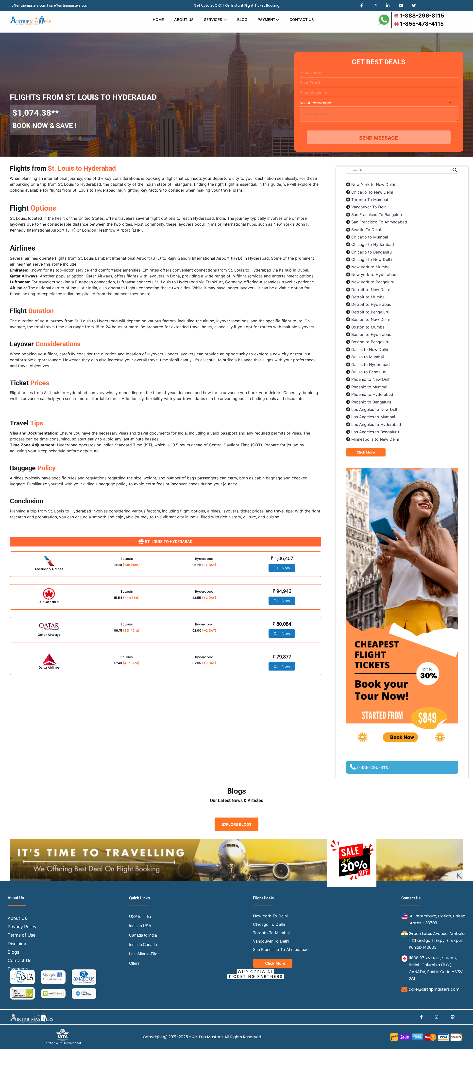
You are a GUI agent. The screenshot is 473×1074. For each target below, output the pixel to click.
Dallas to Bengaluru (369, 371)
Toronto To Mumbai (369, 199)
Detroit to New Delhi (370, 289)
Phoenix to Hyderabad (372, 394)
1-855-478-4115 (422, 23)
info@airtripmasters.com (27, 5)
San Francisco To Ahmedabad (379, 221)
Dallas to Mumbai (367, 356)
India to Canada (143, 945)
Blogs (13, 952)
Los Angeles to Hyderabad (376, 424)
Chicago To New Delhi (372, 192)
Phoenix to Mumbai (369, 386)
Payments (18, 968)
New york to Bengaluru (372, 281)
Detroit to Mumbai (368, 296)
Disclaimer (18, 943)
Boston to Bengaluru (370, 341)
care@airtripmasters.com (68, 5)
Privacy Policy (22, 926)
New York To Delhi (270, 915)
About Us (184, 19)
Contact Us (301, 19)
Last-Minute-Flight (145, 954)
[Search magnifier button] (454, 169)
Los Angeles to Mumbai (373, 416)
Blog (242, 19)
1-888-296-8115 (422, 15)
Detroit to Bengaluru (370, 311)
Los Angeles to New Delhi (375, 409)
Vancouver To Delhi (369, 206)
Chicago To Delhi (269, 924)
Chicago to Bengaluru (371, 252)
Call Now (281, 567)
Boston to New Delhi (370, 319)
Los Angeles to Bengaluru (375, 431)
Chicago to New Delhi (371, 259)
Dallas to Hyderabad (370, 364)
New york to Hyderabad (373, 274)
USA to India (140, 916)
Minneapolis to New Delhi (375, 439)
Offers (134, 963)
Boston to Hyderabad (371, 334)
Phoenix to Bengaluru (371, 402)
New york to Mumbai (370, 266)
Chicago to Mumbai (369, 237)
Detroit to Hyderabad (371, 304)
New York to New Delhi (373, 184)
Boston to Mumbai (368, 327)
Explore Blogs (236, 824)
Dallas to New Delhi (369, 349)
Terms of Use (21, 935)
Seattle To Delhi (366, 229)
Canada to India (143, 935)
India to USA (140, 926)
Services (213, 19)
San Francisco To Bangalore (377, 214)
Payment (266, 19)
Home (158, 19)
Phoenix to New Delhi (371, 379)
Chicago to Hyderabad (372, 244)
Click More (366, 452)
